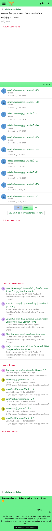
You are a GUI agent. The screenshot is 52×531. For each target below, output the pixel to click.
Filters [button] (45, 84)
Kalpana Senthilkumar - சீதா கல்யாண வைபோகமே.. (27, 375)
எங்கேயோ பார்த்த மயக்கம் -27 (23, 113)
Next (26, 207)
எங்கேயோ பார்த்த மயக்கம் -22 (23, 172)
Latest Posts (8, 365)
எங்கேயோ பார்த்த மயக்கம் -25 (23, 137)
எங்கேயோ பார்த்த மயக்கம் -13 (23, 184)
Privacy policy (25, 498)
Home (43, 498)
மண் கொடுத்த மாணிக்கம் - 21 (20, 408)
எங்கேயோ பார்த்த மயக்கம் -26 (23, 125)
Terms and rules (9, 498)
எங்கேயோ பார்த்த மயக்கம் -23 (23, 160)
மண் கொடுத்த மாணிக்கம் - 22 (20, 417)
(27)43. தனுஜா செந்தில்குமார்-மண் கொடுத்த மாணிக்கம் (27, 385)
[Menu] (4, 3)
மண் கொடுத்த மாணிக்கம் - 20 (20, 398)
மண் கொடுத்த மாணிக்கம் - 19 (20, 389)
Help (36, 498)
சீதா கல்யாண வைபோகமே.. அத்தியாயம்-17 (26, 369)
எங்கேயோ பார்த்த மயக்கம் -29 (23, 90)
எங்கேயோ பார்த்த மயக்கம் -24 (23, 149)
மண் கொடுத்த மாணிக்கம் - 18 (20, 379)
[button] (50, 512)
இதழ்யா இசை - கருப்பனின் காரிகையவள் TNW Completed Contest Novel (27, 348)
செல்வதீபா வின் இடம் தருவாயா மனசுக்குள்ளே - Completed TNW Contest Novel (27, 320)
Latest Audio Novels (12, 283)
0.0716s (39, 510)
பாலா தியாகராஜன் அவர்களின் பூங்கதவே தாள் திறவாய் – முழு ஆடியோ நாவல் (27, 290)
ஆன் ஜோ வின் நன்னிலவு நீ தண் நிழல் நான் (25, 333)
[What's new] (48, 3)
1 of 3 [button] (18, 207)
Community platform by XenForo (25, 506)
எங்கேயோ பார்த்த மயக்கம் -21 (23, 195)
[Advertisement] (26, 55)
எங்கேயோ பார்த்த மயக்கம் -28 (23, 101)
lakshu (10, 93)
